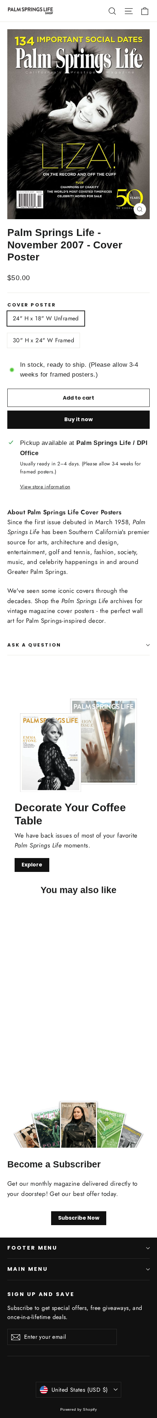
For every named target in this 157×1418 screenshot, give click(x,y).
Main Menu (27, 1269)
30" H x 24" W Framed (43, 340)
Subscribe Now (78, 1217)
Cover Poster (31, 305)
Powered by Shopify (78, 1409)
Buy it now (78, 419)
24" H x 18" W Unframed (46, 318)
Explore (32, 864)
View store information (45, 486)
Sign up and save (40, 1294)
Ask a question (34, 645)
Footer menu (32, 1247)
